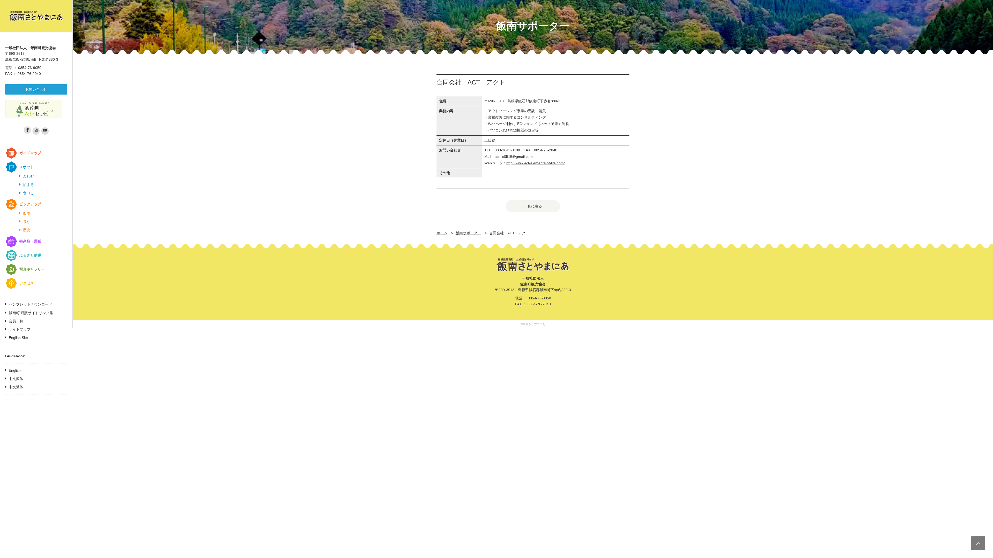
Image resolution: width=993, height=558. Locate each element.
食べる (28, 193)
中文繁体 (16, 387)
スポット (26, 167)
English (15, 370)
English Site (18, 338)
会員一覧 (16, 321)
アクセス (26, 283)
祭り (26, 222)
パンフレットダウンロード (30, 304)
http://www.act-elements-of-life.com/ (535, 163)
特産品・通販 (30, 241)
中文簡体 (16, 379)
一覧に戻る (533, 206)
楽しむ (28, 176)
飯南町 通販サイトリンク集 (31, 313)
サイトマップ (20, 329)
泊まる (28, 185)
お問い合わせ (36, 89)
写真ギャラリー (32, 269)
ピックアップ (30, 204)
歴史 (26, 230)
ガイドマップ (30, 153)
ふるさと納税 (30, 255)
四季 (26, 213)
